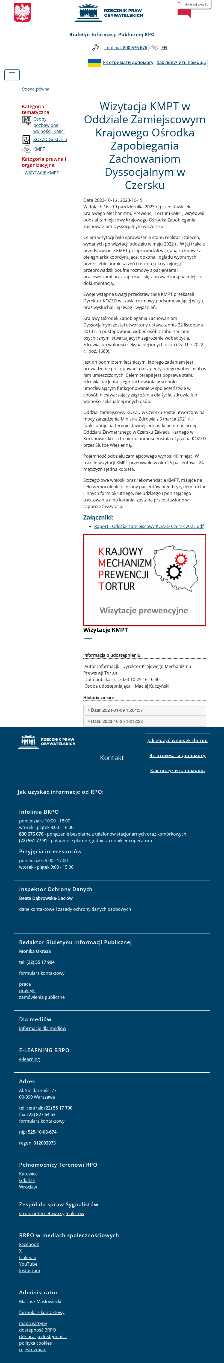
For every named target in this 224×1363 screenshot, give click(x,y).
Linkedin (27, 1257)
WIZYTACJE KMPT (42, 173)
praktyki (27, 991)
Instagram (29, 1271)
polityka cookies (35, 1343)
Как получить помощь (177, 770)
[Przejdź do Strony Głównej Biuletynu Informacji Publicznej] (184, 10)
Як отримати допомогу (177, 755)
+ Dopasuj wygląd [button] (195, 4)
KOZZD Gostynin (50, 139)
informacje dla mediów (42, 1028)
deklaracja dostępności (43, 1336)
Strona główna (35, 89)
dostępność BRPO (37, 1330)
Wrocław (28, 1187)
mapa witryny (33, 1323)
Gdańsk (27, 1180)
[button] (92, 590)
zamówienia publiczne (42, 997)
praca (25, 984)
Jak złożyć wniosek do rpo (178, 740)
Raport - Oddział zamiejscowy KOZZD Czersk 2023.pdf (149, 526)
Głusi (154, 47)
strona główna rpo (46, 742)
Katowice (28, 1174)
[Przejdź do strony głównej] (112, 13)
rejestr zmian (32, 1350)
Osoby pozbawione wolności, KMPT (49, 125)
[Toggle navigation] (12, 74)
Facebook (29, 1244)
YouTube (28, 1264)
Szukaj (95, 47)
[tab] (144, 710)
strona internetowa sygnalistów (51, 1213)
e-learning (29, 1059)
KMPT (39, 149)
